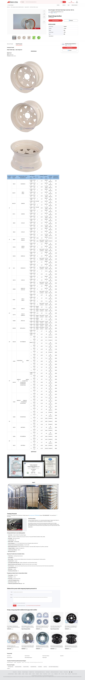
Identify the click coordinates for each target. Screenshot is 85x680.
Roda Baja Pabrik (10, 666)
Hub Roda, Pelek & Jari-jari (34, 7)
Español (30, 673)
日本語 (23, 673)
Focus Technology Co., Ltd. (39, 675)
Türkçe (66, 673)
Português (37, 673)
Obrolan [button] (71, 20)
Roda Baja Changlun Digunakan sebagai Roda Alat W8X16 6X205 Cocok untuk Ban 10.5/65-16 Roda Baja (42, 646)
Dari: (11, 592)
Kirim (15, 605)
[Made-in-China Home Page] (12, 2)
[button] (77, 2)
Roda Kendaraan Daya (28, 657)
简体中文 (16, 673)
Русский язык (45, 673)
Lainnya (8, 668)
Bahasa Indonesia (74, 673)
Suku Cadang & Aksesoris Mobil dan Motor (17, 7)
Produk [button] (22, 2)
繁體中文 (20, 673)
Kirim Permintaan (55, 20)
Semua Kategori (10, 5)
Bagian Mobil (27, 7)
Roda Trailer (9, 655)
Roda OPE (61, 655)
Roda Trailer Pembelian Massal (53, 666)
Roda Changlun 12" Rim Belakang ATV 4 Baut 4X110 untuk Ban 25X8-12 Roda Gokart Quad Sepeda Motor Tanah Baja (71, 627)
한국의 (49, 673)
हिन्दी (59, 673)
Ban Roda (45, 666)
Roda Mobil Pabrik (33, 666)
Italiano (41, 673)
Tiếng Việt (69, 673)
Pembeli (58, 5)
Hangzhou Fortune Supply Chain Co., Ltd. (57, 11)
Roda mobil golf (9, 657)
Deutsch (33, 673)
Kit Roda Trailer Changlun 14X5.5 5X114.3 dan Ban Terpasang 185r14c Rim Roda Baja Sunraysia (42, 627)
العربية (52, 673)
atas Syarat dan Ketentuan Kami (77, 676)
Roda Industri (44, 657)
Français (26, 673)
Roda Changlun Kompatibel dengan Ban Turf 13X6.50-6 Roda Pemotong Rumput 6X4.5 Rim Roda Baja (56, 646)
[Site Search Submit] (64, 2)
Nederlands (56, 673)
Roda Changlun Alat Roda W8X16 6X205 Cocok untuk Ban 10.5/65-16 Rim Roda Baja (28, 646)
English (13, 673)
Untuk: (11, 594)
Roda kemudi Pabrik (18, 666)
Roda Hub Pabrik (26, 666)
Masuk (77, 2)
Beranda (8, 7)
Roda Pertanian (27, 655)
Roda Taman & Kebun (45, 655)
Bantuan (64, 5)
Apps (68, 5)
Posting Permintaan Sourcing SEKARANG (33, 605)
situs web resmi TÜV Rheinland (34, 515)
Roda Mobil (40, 666)
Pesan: (11, 597)
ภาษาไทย (62, 673)
